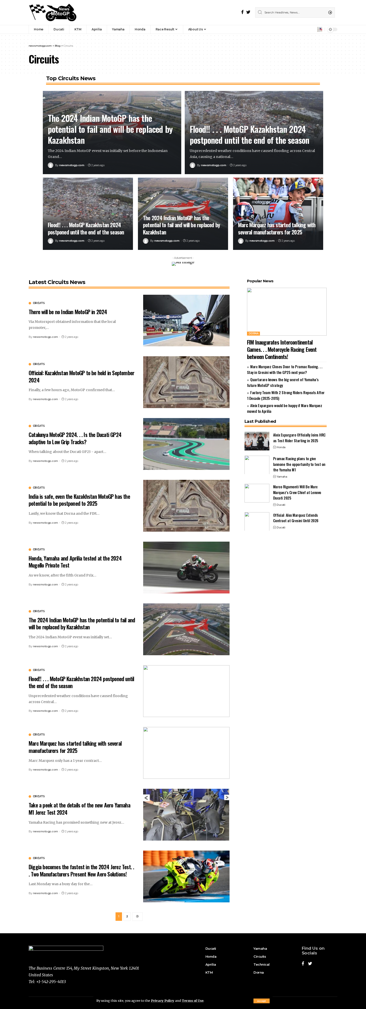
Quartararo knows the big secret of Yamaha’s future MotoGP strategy (283, 382)
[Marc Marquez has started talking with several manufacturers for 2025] (278, 214)
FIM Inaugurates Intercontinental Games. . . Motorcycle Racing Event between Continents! (282, 349)
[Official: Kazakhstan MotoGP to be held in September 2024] (186, 382)
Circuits (39, 303)
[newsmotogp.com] (53, 12)
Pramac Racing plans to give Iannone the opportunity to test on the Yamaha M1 (299, 463)
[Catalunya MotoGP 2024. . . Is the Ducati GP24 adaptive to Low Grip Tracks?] (186, 444)
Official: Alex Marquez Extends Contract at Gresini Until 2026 (295, 517)
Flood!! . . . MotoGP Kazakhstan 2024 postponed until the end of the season (249, 134)
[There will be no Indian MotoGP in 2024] (186, 321)
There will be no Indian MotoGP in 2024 (68, 312)
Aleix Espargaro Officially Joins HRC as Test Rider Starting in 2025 (299, 437)
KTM (209, 972)
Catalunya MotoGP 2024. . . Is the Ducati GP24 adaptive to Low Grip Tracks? (75, 438)
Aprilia (209, 964)
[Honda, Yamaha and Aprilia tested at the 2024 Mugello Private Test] (186, 567)
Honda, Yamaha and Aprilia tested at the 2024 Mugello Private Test (75, 561)
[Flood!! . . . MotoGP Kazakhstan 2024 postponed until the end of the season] (88, 214)
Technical (261, 964)
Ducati (281, 504)
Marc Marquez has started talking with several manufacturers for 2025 (276, 228)
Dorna (253, 333)
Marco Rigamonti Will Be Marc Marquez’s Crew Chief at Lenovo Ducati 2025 (297, 492)
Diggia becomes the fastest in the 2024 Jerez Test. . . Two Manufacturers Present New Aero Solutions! (81, 870)
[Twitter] (248, 12)
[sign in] (313, 29)
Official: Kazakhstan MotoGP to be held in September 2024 (81, 376)
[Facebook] (242, 12)
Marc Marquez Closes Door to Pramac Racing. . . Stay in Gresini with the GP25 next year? (284, 369)
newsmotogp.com (71, 165)
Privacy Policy (162, 1001)
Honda (281, 447)
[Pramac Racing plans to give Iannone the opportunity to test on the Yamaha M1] (256, 464)
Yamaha (282, 476)
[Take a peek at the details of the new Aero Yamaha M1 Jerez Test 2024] (186, 815)
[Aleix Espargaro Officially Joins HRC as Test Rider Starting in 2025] (256, 441)
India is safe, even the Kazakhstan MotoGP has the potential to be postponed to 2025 (79, 499)
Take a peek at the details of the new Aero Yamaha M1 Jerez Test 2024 (79, 808)
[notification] (319, 29)
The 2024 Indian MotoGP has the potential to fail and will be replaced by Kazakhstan (110, 129)
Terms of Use (192, 1001)
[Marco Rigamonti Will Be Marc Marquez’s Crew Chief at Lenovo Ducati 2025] (256, 493)
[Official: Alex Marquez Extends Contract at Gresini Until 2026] (256, 521)
